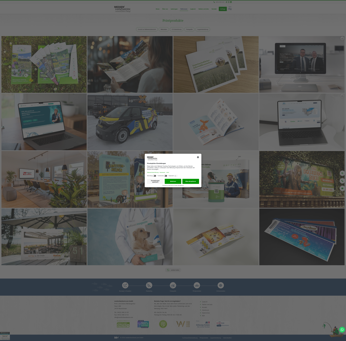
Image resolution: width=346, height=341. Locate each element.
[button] (342, 330)
